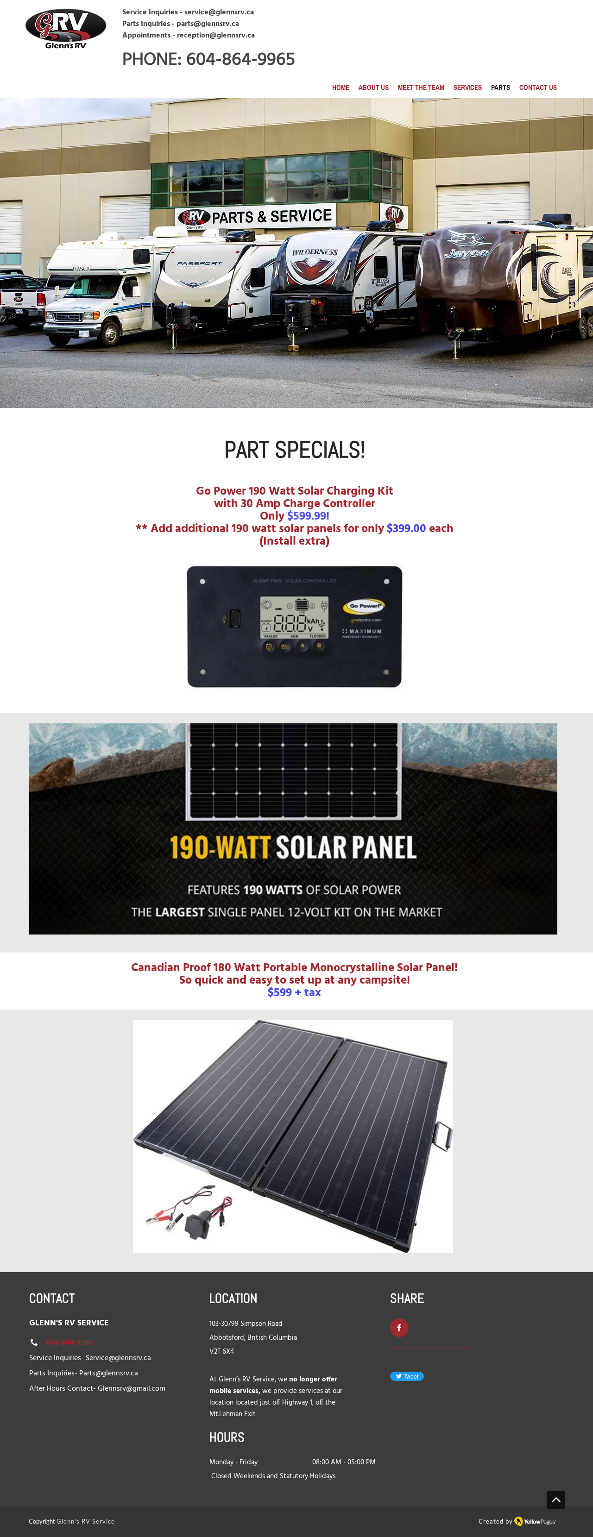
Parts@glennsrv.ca (108, 1374)
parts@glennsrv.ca (208, 24)
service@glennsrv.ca (219, 12)
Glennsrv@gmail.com (131, 1389)
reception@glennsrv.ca (216, 36)
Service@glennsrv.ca (118, 1358)
